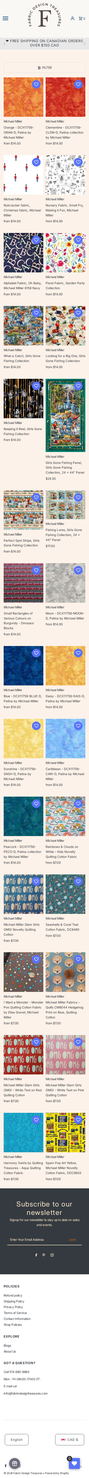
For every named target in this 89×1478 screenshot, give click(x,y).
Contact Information (17, 1319)
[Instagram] (52, 1255)
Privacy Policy (13, 1307)
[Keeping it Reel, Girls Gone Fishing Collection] (23, 398)
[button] (36, 84)
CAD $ (73, 1439)
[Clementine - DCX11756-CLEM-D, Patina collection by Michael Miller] (65, 97)
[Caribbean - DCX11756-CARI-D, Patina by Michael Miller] (65, 738)
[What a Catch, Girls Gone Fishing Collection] (23, 325)
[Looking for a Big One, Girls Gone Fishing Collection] (65, 325)
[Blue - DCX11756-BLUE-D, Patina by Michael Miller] (23, 665)
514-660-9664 (19, 1372)
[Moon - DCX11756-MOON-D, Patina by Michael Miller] (65, 583)
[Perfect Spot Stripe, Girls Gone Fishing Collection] (23, 510)
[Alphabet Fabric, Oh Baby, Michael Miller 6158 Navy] (23, 252)
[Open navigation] (13, 18)
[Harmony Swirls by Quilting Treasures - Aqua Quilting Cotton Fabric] (23, 1132)
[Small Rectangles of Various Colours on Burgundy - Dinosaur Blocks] (23, 583)
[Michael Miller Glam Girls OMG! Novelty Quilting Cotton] (23, 894)
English (17, 1439)
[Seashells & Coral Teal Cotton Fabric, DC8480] (65, 894)
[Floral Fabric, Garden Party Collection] (65, 252)
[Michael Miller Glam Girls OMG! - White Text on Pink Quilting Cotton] (65, 1054)
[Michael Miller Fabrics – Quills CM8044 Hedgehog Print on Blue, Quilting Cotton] (65, 972)
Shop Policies (13, 1324)
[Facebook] (36, 1255)
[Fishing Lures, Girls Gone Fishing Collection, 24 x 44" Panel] (65, 504)
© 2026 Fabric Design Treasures (23, 1473)
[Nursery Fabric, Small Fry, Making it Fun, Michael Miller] (65, 175)
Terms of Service (15, 1313)
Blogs (7, 1345)
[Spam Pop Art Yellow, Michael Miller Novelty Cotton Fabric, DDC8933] (65, 1132)
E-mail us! (10, 1386)
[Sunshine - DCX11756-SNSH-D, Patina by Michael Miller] (23, 738)
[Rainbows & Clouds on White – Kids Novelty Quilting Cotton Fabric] (65, 816)
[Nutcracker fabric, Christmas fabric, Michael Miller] (23, 175)
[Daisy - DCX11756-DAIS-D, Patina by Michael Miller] (65, 665)
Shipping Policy (14, 1301)
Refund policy (13, 1295)
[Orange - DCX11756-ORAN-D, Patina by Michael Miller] (23, 97)
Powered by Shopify (57, 1473)
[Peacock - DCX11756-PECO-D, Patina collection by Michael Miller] (23, 816)
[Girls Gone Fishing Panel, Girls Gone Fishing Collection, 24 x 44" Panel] (65, 415)
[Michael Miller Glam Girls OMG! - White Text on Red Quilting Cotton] (23, 1054)
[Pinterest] (43, 1255)
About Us (10, 1351)
